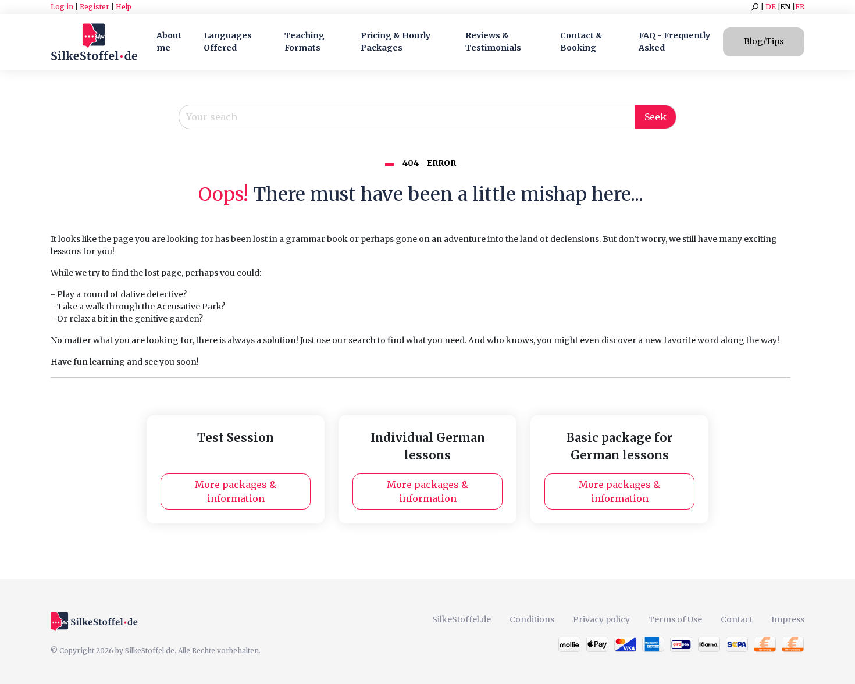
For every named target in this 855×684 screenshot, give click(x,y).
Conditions (532, 619)
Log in (62, 6)
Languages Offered (228, 41)
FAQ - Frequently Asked (674, 41)
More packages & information (235, 491)
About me (168, 41)
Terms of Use (675, 619)
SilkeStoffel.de (461, 619)
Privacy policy (601, 619)
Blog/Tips (763, 41)
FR (799, 6)
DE (770, 6)
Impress (787, 619)
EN (785, 6)
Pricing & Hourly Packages (395, 41)
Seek (655, 117)
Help (123, 6)
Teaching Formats (304, 41)
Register (94, 6)
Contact (737, 619)
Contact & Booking (581, 41)
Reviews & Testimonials (493, 41)
